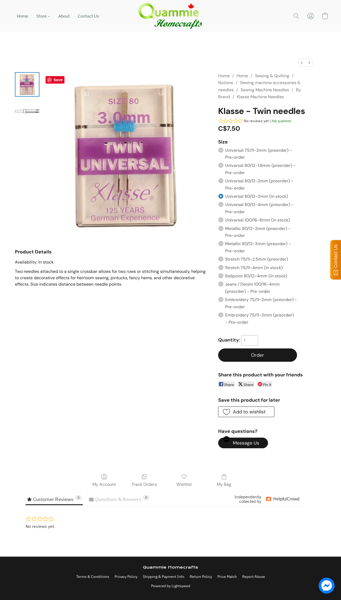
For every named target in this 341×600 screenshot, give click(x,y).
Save (58, 79)
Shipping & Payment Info (163, 576)
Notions (225, 82)
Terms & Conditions (92, 576)
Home (22, 16)
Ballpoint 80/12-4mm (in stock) (256, 276)
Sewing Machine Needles (265, 90)
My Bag (224, 484)
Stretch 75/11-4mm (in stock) (254, 267)
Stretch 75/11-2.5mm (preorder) (256, 259)
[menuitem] (302, 63)
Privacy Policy (126, 576)
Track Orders (144, 484)
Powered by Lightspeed (170, 585)
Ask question (281, 121)
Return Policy (201, 576)
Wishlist (184, 484)
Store (42, 16)
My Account (104, 484)
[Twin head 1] (27, 111)
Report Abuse (253, 576)
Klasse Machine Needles (260, 97)
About (64, 16)
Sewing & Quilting (272, 76)
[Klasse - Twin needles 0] (27, 84)
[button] (170, 16)
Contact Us (88, 16)
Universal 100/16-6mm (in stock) (257, 220)
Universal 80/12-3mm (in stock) (256, 196)
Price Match (227, 576)
